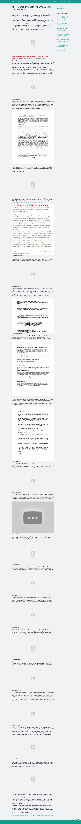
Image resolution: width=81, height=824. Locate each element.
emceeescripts (16, 1)
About (54, 1)
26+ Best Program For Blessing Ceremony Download (63, 49)
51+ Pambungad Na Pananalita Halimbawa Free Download (63, 35)
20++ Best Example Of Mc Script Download (62, 31)
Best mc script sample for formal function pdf (34, 58)
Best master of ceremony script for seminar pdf (38, 56)
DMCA (58, 1)
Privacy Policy (67, 1)
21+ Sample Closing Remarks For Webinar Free (63, 42)
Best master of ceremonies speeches (19, 56)
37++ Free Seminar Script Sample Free (62, 24)
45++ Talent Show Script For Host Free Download (62, 46)
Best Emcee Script (60, 8)
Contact (61, 1)
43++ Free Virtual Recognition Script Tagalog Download (63, 27)
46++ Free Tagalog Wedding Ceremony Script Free (62, 17)
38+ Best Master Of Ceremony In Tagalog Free (63, 20)
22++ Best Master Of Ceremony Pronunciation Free (63, 38)
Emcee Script (59, 10)
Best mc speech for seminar (18, 58)
